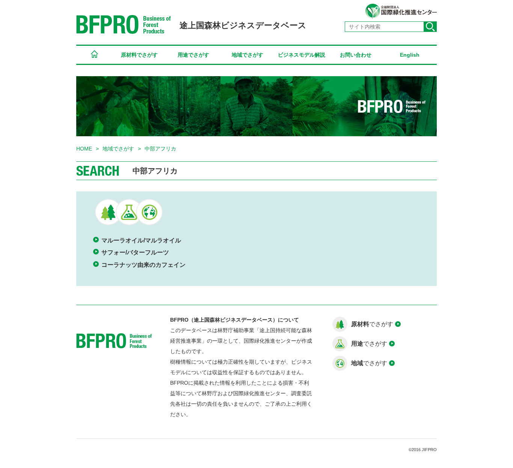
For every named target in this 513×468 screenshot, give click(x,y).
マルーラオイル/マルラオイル (141, 240)
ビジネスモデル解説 (301, 55)
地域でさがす (247, 55)
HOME (94, 55)
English (409, 55)
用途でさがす (193, 55)
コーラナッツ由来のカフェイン (143, 265)
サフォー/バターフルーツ (135, 252)
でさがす (372, 324)
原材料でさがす (139, 55)
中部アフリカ (160, 149)
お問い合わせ (355, 55)
